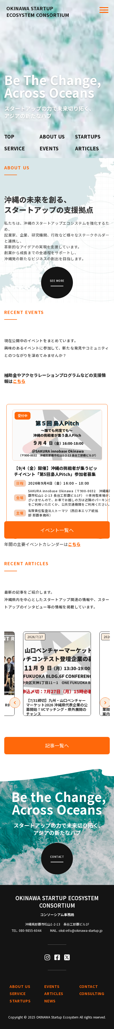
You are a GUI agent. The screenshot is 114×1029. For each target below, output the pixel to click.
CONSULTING (91, 993)
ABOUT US (52, 136)
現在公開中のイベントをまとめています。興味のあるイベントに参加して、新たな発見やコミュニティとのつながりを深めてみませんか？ (56, 348)
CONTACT (88, 986)
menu (104, 10)
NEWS (50, 1000)
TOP (9, 136)
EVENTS (49, 148)
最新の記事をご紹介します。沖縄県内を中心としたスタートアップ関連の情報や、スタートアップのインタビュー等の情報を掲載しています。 (56, 599)
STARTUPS (87, 136)
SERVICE (14, 148)
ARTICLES (87, 148)
